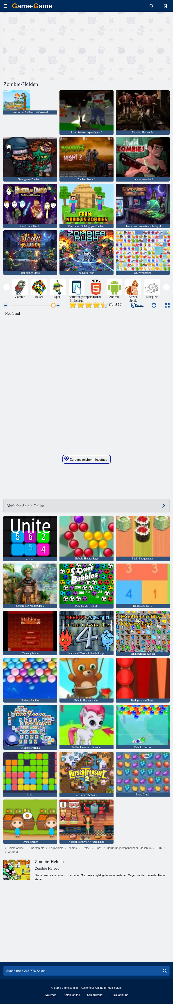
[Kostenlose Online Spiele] (32, 5)
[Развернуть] (167, 305)
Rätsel (86, 848)
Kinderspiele (36, 848)
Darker (139, 305)
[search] (165, 971)
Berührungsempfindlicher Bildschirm (129, 848)
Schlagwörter (95, 995)
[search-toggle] (151, 6)
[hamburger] (5, 6)
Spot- (98, 848)
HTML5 (161, 848)
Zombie (73, 848)
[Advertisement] (45, 45)
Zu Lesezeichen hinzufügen (89, 459)
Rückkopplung (119, 995)
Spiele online (16, 848)
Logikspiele (56, 848)
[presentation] (6, 287)
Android (13, 852)
